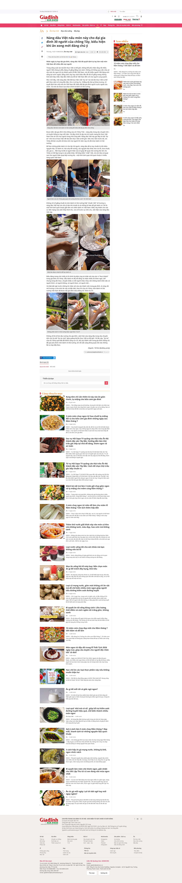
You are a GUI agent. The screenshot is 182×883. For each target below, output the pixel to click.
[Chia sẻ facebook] (42, 38)
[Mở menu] (141, 25)
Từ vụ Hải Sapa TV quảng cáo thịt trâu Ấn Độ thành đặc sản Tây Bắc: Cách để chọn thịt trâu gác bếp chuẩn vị (87, 466)
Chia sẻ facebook (47, 357)
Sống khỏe (61, 25)
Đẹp (104, 25)
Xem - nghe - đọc (88, 843)
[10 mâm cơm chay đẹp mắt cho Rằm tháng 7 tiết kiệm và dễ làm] (52, 634)
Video (102, 841)
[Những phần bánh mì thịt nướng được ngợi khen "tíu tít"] (56, 311)
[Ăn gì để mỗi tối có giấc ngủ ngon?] (52, 695)
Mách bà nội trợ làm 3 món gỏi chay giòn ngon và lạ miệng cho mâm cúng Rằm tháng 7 (87, 487)
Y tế (68, 843)
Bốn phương (136, 25)
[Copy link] (42, 47)
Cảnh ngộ (112, 851)
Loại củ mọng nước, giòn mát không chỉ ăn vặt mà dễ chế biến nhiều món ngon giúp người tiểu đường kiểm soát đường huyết (87, 588)
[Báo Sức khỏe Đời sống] (118, 20)
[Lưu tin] (42, 51)
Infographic (104, 844)
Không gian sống (44, 851)
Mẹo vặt (42, 854)
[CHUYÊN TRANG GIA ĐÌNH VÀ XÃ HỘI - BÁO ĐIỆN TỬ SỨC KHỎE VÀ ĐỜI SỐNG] (49, 18)
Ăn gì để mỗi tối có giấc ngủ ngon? (82, 689)
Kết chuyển (113, 852)
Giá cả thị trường (118, 841)
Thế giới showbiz (88, 841)
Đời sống (42, 841)
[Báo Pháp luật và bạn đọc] (127, 20)
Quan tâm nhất (44, 367)
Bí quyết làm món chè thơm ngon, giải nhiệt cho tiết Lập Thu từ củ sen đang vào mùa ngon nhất (87, 771)
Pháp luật (42, 844)
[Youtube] (115, 16)
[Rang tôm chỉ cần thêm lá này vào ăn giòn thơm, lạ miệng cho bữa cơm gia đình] (52, 403)
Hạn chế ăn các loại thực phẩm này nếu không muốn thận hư (87, 671)
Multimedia (76, 25)
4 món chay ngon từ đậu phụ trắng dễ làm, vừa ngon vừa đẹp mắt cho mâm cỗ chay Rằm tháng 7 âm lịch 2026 (132, 120)
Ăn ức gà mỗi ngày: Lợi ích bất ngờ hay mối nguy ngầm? (86, 792)
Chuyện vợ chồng (56, 839)
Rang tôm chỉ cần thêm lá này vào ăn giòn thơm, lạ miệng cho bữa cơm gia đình (85, 398)
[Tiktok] (119, 16)
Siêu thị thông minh (119, 844)
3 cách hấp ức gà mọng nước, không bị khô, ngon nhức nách (86, 750)
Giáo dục (42, 843)
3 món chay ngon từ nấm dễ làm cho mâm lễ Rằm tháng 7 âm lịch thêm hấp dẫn (87, 506)
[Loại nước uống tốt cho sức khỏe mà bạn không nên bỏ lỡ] (52, 553)
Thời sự (42, 839)
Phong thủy (43, 852)
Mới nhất (113, 11)
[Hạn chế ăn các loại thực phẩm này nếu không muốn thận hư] (52, 676)
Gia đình (53, 25)
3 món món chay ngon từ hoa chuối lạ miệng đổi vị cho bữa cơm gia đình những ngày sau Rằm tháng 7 (87, 418)
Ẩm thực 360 (54, 31)
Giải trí (68, 25)
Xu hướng (117, 839)
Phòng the (111, 25)
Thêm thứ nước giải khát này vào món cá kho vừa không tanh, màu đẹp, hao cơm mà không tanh (87, 527)
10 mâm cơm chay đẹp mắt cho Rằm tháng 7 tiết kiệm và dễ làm (87, 629)
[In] (42, 57)
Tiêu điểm (136, 851)
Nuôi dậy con (55, 841)
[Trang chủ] (41, 25)
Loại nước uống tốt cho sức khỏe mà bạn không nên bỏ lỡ (85, 548)
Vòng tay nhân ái (115, 848)
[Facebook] (112, 16)
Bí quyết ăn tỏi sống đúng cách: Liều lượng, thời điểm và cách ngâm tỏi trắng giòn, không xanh (87, 610)
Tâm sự (86, 850)
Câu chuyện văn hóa (89, 839)
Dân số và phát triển (123, 25)
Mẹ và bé (69, 841)
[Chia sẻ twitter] (42, 43)
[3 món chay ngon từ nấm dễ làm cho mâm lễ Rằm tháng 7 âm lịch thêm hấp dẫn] (52, 511)
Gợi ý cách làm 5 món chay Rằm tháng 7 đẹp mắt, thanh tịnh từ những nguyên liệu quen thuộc (86, 731)
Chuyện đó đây (138, 852)
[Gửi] (106, 383)
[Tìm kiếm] (140, 12)
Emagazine (104, 839)
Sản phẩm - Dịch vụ (88, 25)
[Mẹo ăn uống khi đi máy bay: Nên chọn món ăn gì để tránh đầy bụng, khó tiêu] (52, 573)
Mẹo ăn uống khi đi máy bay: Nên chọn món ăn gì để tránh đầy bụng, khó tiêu (86, 567)
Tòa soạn (92, 873)
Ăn (98, 25)
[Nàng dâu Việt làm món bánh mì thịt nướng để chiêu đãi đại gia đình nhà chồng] (56, 107)
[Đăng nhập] (141, 16)
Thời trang (66, 851)
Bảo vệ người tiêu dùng (120, 843)
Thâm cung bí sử (56, 843)
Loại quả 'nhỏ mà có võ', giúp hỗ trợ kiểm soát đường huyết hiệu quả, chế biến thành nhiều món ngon (87, 711)
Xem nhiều (122, 41)
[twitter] (54, 357)
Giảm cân (65, 854)
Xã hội (46, 25)
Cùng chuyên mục (52, 393)
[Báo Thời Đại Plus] (136, 20)
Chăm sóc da (66, 852)
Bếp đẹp (77, 31)
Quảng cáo (104, 873)
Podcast (103, 843)
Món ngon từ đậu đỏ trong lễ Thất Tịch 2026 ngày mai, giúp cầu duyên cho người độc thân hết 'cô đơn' (87, 650)
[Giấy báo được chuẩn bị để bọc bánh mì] (62, 242)
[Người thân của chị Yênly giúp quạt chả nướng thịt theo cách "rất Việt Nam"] (56, 178)
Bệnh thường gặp (72, 839)
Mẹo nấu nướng (66, 31)
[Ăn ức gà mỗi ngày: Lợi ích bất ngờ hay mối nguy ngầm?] (52, 798)
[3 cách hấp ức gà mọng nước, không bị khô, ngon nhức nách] (52, 756)
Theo (96, 352)
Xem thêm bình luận (74, 371)
